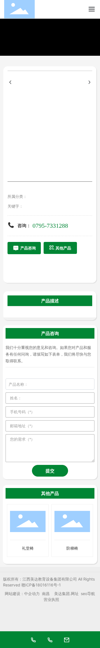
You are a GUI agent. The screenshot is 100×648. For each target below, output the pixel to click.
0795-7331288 (50, 225)
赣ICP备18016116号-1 (41, 585)
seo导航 (88, 593)
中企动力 (32, 593)
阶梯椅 (72, 548)
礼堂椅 (28, 548)
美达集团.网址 (66, 593)
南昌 (46, 593)
